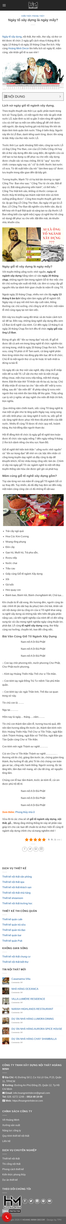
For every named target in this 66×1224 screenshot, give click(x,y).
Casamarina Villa (21, 979)
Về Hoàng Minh (10, 1120)
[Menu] (4, 5)
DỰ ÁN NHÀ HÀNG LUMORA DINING (33, 1019)
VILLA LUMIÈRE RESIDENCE (28, 999)
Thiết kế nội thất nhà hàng (16, 892)
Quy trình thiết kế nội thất (15, 1136)
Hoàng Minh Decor (18, 48)
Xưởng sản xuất (11, 1125)
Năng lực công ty (11, 1130)
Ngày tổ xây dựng (12, 36)
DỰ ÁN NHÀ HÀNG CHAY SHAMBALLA (34, 1039)
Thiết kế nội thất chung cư (16, 956)
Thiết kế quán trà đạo (13, 930)
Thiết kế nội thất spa (13, 882)
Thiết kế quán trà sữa (13, 924)
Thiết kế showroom (12, 898)
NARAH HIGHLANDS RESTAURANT (32, 1009)
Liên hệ (6, 1141)
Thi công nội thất (11, 1164)
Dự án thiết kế (10, 1180)
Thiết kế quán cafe (12, 919)
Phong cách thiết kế (13, 1169)
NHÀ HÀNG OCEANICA (25, 989)
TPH (59, 1220)
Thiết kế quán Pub (12, 940)
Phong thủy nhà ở (25, 812)
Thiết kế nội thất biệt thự (15, 962)
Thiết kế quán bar (11, 935)
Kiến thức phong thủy (32, 16)
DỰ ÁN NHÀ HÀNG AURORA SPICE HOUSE (37, 1029)
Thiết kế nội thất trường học (17, 903)
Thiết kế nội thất (11, 1158)
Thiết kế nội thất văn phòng (17, 876)
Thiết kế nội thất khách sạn (16, 887)
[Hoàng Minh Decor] (33, 5)
